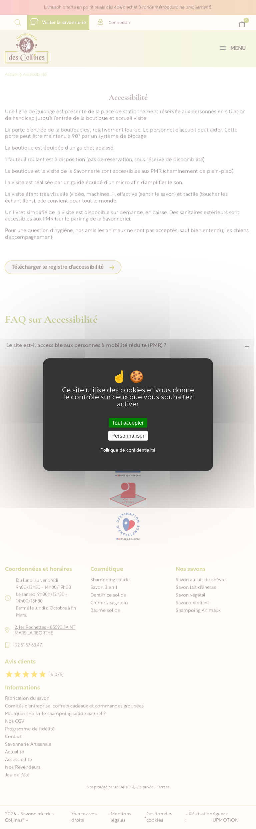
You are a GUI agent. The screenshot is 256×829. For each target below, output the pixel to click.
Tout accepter (128, 422)
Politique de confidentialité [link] (127, 450)
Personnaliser (127, 436)
